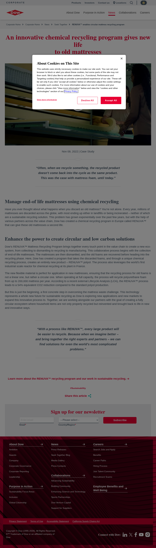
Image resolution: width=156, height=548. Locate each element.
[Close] (121, 58)
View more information (47, 100)
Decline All (87, 100)
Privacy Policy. (71, 91)
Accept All (111, 100)
